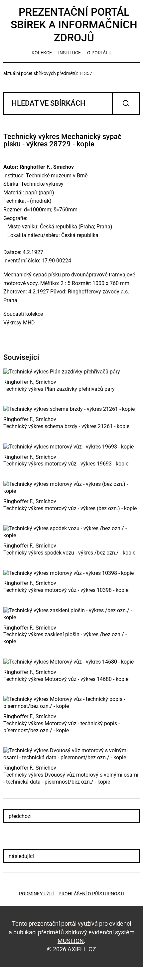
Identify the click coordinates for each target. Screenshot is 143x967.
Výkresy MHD (19, 322)
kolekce (42, 52)
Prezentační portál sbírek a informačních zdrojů (74, 25)
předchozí (20, 816)
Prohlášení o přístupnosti (91, 893)
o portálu (99, 52)
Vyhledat (126, 103)
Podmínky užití (37, 893)
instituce (69, 52)
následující (21, 856)
